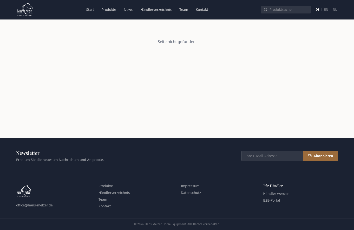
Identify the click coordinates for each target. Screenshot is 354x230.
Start (90, 9)
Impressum (190, 186)
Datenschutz (191, 192)
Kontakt (202, 9)
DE (318, 9)
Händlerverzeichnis (156, 9)
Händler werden (276, 193)
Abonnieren (323, 155)
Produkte (109, 9)
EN (326, 9)
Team (183, 9)
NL (335, 9)
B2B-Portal (271, 200)
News (128, 9)
